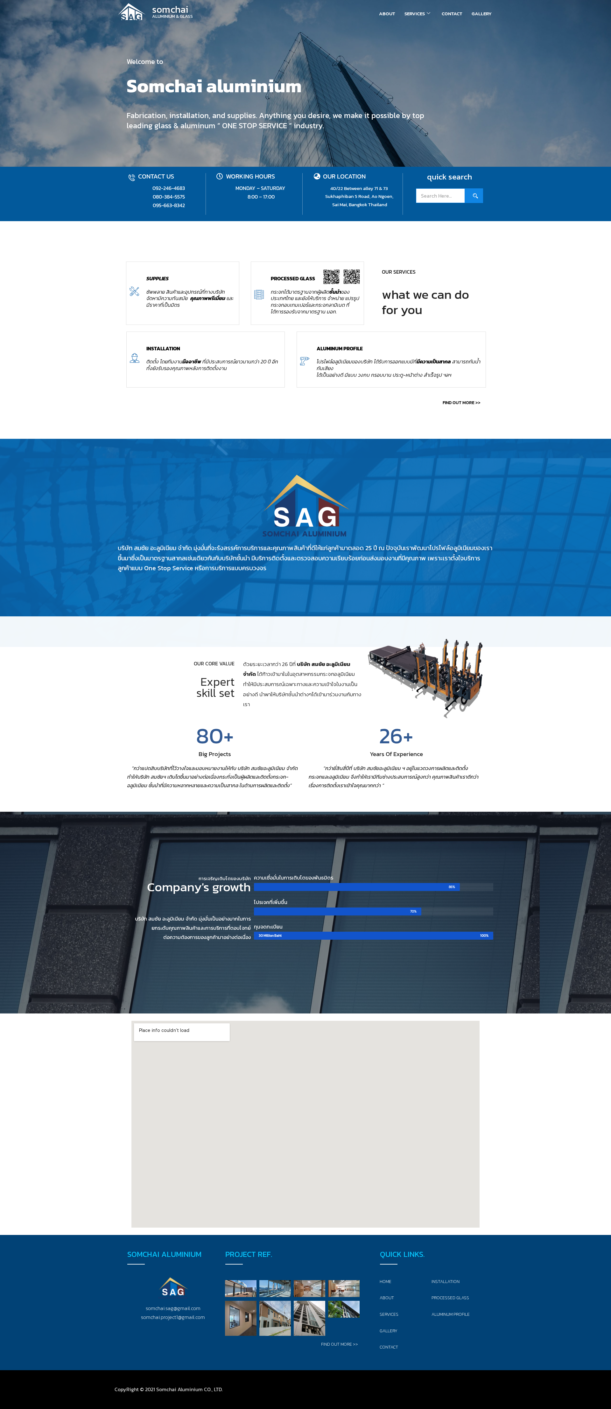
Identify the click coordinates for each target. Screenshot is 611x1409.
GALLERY (482, 13)
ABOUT (387, 13)
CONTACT (452, 13)
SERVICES (414, 13)
